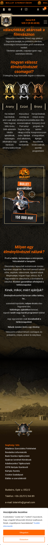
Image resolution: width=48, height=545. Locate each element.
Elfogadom (24, 532)
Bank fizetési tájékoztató (17, 456)
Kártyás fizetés (12, 471)
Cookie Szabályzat (14, 474)
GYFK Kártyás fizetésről (16, 467)
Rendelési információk (16, 452)
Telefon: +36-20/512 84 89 (19, 496)
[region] (24, 526)
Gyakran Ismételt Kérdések (18, 460)
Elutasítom (24, 539)
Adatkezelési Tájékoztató (17, 463)
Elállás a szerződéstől (15, 478)
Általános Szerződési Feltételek (20, 448)
